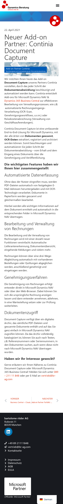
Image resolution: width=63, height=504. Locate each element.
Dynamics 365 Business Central (22, 100)
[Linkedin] (8, 432)
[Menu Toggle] (57, 5)
